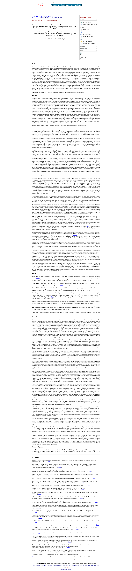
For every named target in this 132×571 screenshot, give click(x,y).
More (83, 53)
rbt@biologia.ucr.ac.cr (66, 569)
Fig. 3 (52, 297)
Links (49, 461)
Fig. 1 (88, 280)
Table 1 (88, 226)
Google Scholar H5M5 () (90, 24)
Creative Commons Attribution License (87, 563)
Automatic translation (88, 41)
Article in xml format (87, 32)
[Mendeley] (81, 53)
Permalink (84, 57)
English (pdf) (86, 29)
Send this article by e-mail (89, 43)
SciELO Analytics (87, 22)
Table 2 (75, 235)
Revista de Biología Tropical (42, 16)
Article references (87, 34)
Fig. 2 (61, 285)
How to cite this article (88, 36)
